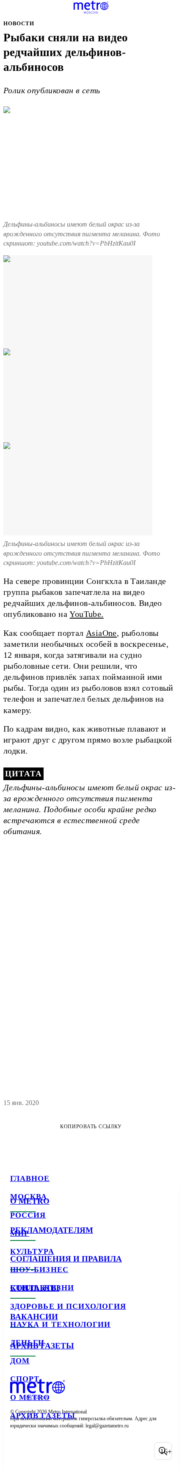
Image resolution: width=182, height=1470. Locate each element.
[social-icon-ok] (62, 1451)
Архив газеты (42, 1415)
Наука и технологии (60, 1324)
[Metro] (91, 7)
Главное (30, 1178)
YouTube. (86, 614)
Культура (32, 1251)
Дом (20, 1361)
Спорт (24, 1379)
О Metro (30, 1397)
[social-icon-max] (84, 1451)
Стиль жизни (42, 1288)
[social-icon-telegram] (40, 1451)
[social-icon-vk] (18, 1451)
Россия (28, 1215)
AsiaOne (101, 633)
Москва (28, 1196)
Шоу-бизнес (39, 1269)
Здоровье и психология (68, 1306)
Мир (19, 1233)
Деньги (27, 1342)
